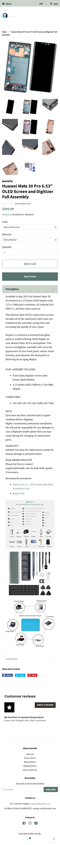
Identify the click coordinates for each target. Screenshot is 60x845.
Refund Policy (30, 762)
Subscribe (51, 789)
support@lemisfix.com (40, 803)
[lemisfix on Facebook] (24, 823)
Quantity (7, 247)
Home (4, 32)
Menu (8, 3)
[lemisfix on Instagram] (30, 823)
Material (6, 234)
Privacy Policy (30, 758)
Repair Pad (18, 493)
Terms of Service (30, 770)
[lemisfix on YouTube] (36, 823)
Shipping (6, 214)
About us (30, 754)
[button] (16, 204)
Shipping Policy (30, 765)
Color (5, 221)
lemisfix (37, 833)
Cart (56, 4)
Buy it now (30, 276)
